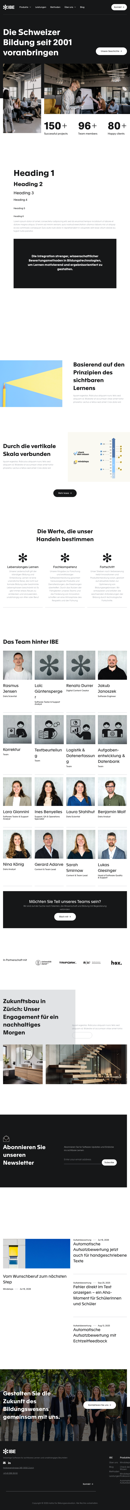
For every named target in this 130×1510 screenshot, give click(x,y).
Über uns (68, 7)
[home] (8, 7)
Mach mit (65, 916)
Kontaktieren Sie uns (99, 1405)
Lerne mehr (82, 1035)
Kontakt (119, 7)
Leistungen (40, 7)
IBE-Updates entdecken (109, 1229)
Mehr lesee (65, 493)
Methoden (55, 7)
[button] (25, 7)
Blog (82, 7)
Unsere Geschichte (111, 51)
